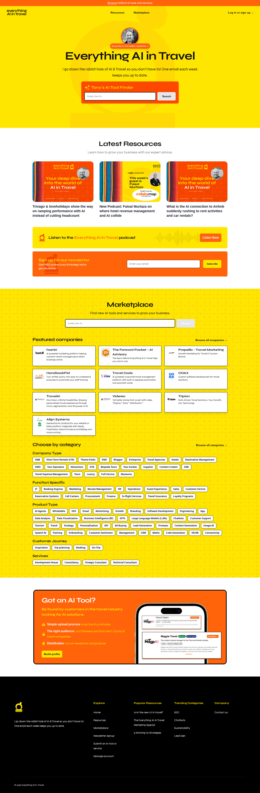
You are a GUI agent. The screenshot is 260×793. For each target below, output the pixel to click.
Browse (112, 3)
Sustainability (182, 728)
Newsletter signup (103, 735)
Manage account (103, 756)
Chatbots (179, 720)
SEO (176, 712)
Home (96, 712)
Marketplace (100, 728)
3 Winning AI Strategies (147, 732)
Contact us (221, 712)
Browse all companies (211, 340)
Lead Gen (179, 735)
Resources (99, 720)
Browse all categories (211, 445)
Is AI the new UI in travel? (148, 712)
